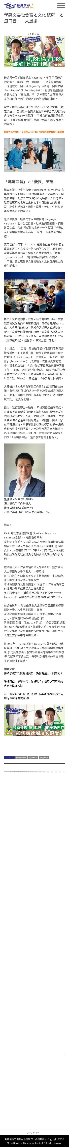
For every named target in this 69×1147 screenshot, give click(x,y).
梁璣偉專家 (21, 757)
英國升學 (44, 757)
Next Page (34, 745)
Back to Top (33, 1133)
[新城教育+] (19, 6)
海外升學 (33, 757)
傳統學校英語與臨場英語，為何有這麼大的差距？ (33, 673)
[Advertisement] (34, 914)
